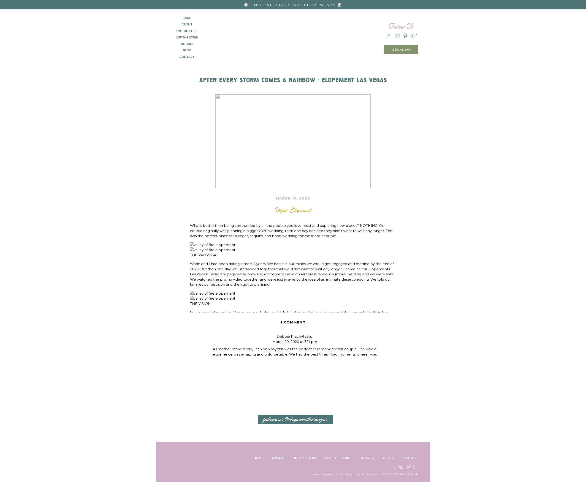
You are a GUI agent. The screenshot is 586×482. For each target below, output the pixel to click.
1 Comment (293, 322)
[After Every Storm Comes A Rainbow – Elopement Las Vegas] (293, 141)
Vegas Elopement (293, 208)
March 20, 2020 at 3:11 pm (294, 342)
